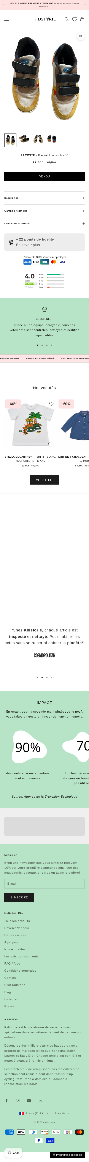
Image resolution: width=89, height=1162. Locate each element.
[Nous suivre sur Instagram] (18, 1100)
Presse (9, 1006)
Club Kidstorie (14, 984)
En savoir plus (28, 245)
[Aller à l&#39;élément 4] (52, 139)
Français (60, 1113)
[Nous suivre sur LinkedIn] (40, 1100)
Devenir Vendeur (17, 928)
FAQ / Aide (12, 963)
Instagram (11, 999)
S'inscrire (19, 897)
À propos (11, 942)
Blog (7, 992)
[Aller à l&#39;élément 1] (10, 140)
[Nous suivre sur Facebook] (6, 1100)
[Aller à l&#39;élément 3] (38, 139)
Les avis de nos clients (21, 956)
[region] (44, 322)
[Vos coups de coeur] (74, 19)
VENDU (44, 176)
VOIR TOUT (44, 480)
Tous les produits (17, 921)
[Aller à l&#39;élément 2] (24, 139)
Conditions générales (20, 970)
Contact (10, 977)
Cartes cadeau (15, 935)
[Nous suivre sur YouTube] (29, 1100)
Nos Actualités (15, 949)
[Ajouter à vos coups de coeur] (51, 404)
